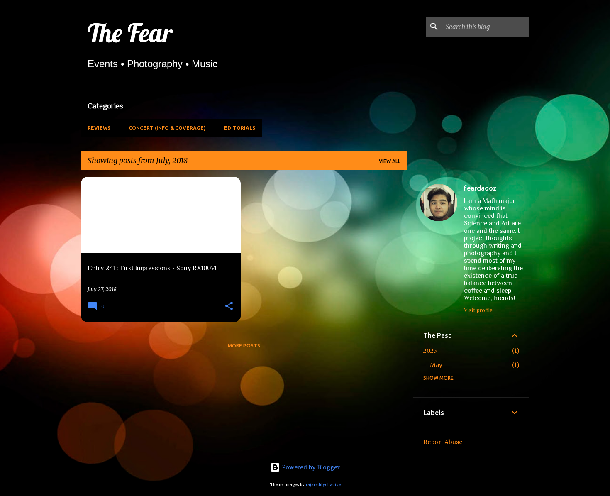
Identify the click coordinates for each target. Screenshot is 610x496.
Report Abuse (442, 442)
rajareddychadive (323, 484)
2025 (430, 350)
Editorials (239, 128)
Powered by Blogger (310, 467)
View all (389, 161)
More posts (244, 345)
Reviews (99, 128)
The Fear (130, 33)
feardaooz (480, 188)
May (436, 365)
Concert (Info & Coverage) (167, 128)
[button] (229, 306)
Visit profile (478, 310)
